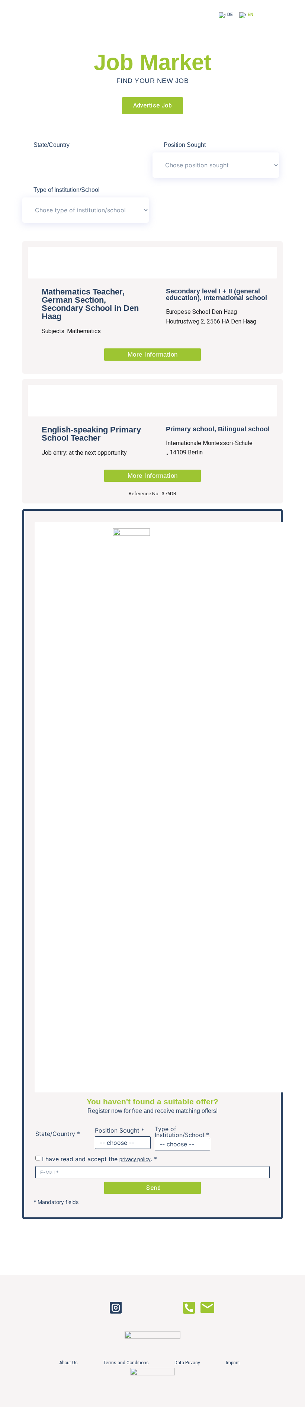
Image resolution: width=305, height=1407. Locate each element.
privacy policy (135, 1159)
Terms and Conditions (126, 1362)
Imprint (233, 1362)
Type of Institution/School (66, 190)
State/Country (51, 145)
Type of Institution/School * (182, 1132)
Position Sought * (119, 1130)
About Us (68, 1362)
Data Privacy (187, 1362)
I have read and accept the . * (99, 1159)
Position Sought (185, 145)
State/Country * (57, 1134)
